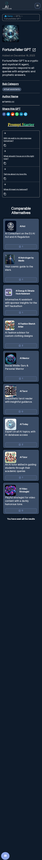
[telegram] (25, 114)
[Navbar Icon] (37, 5)
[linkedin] (21, 114)
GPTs (18, 16)
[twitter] (8, 114)
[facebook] (4, 114)
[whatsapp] (17, 114)
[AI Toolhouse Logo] (6, 6)
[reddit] (12, 114)
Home (10, 16)
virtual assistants (12, 89)
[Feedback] (5, 856)
